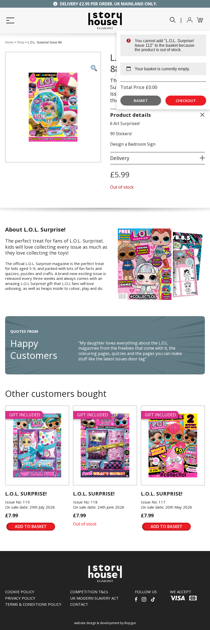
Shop (20, 42)
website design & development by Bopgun (105, 623)
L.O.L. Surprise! (26, 493)
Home (9, 42)
